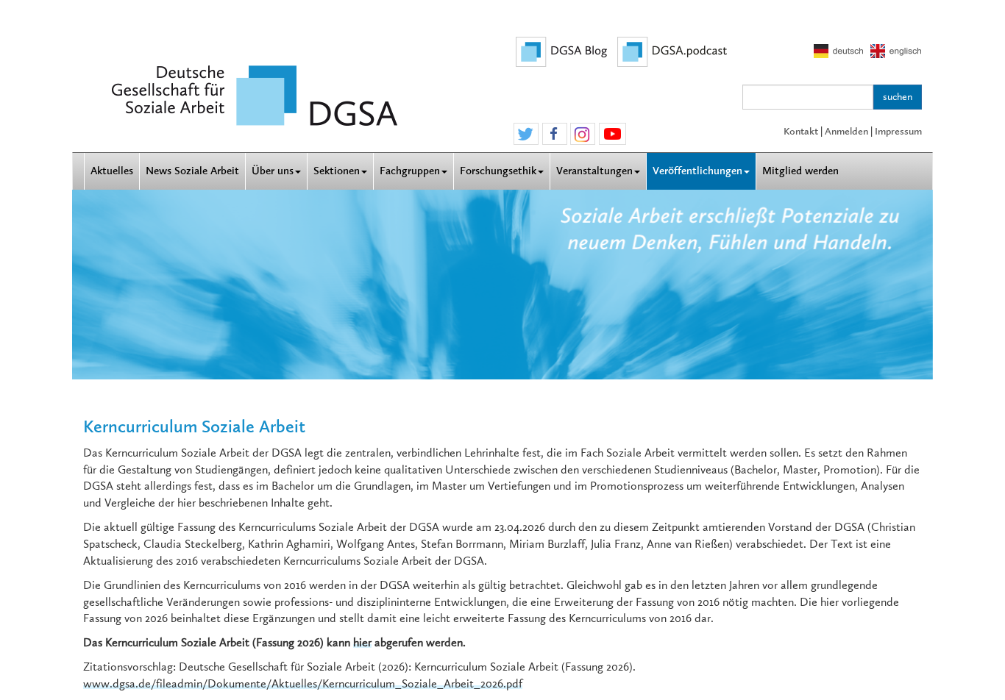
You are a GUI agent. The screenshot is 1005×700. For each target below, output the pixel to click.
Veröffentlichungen (697, 171)
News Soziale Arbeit (192, 171)
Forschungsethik (498, 171)
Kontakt (801, 131)
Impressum (898, 131)
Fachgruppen (410, 171)
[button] (526, 135)
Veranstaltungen (594, 171)
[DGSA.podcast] (672, 50)
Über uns (273, 171)
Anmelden (846, 131)
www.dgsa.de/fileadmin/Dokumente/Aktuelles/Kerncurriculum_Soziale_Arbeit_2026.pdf (302, 683)
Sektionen (336, 171)
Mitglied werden (800, 171)
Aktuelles (111, 171)
